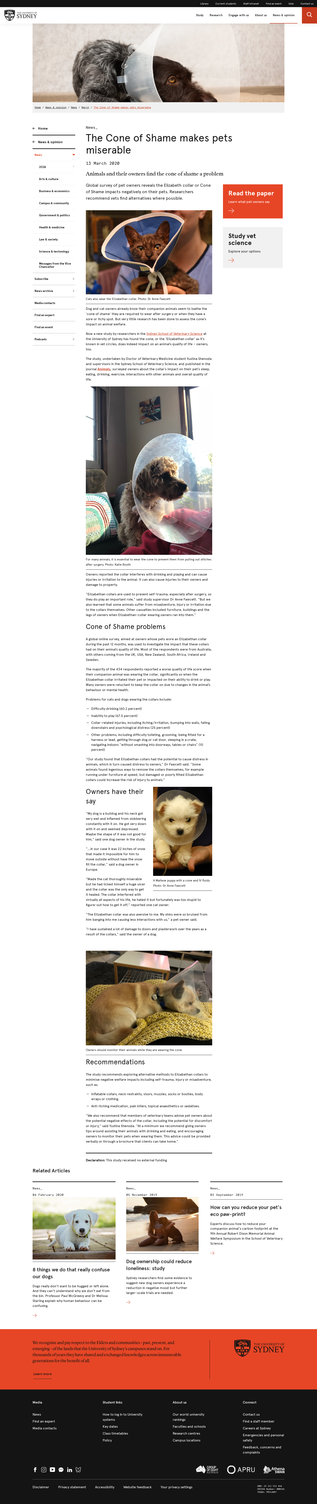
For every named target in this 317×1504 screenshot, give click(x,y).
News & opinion (284, 15)
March (85, 107)
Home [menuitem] (43, 128)
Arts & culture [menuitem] (48, 179)
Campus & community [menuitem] (54, 203)
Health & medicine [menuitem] (51, 227)
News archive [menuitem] (44, 291)
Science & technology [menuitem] (54, 251)
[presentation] (74, 1250)
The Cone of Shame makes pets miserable (122, 107)
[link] (204, 3)
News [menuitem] (38, 155)
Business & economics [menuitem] (54, 191)
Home (38, 107)
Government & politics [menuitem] (54, 215)
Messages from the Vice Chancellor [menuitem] (55, 265)
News (74, 107)
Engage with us (239, 15)
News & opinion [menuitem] (50, 142)
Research (216, 15)
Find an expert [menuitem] (44, 315)
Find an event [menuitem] (44, 327)
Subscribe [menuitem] (41, 279)
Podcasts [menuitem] (41, 339)
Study (200, 15)
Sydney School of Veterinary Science (174, 334)
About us (261, 15)
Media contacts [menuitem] (45, 303)
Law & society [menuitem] (48, 239)
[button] (309, 15)
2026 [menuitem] (42, 167)
